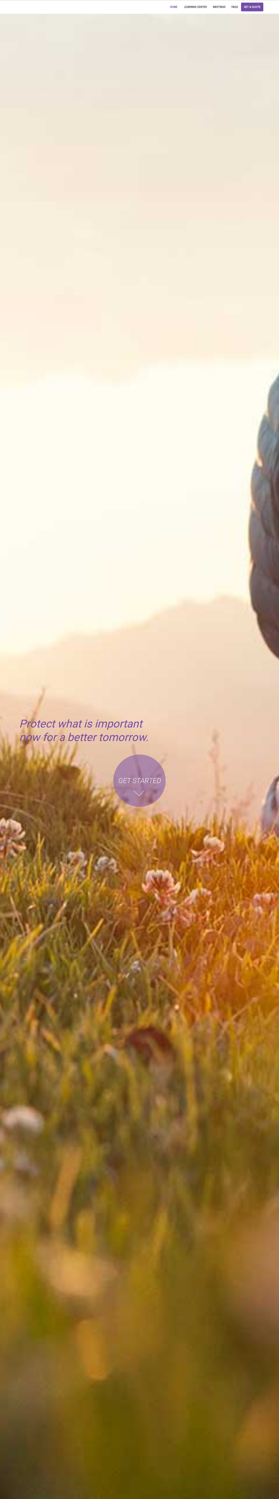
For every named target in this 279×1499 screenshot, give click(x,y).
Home (173, 7)
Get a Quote (252, 7)
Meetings (219, 7)
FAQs (234, 7)
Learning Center (195, 7)
